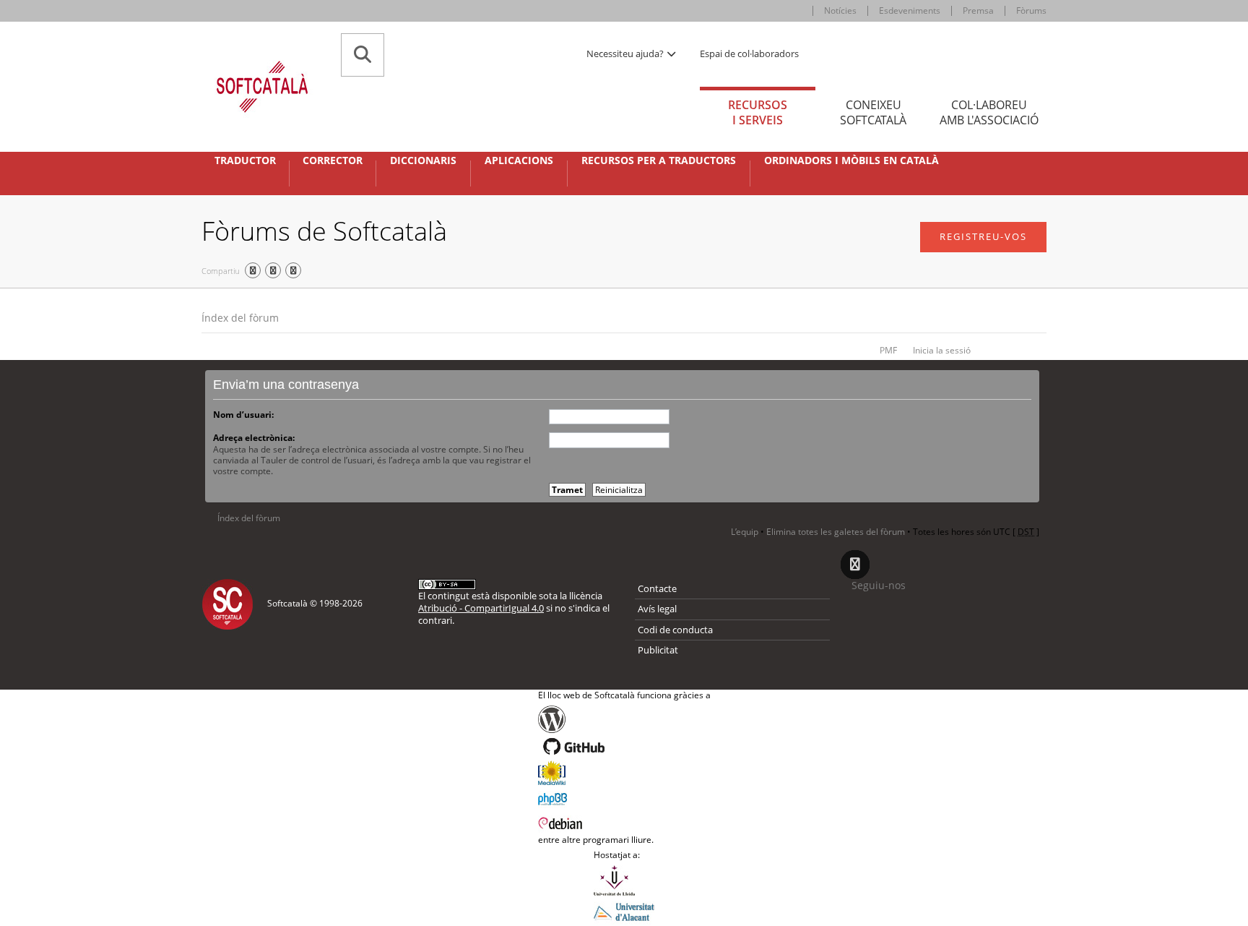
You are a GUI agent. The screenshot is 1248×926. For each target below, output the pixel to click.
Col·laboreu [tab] (989, 112)
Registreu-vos (983, 236)
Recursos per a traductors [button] (658, 160)
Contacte (657, 588)
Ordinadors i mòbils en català (851, 160)
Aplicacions (519, 160)
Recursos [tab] (757, 112)
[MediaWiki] (624, 772)
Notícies (840, 10)
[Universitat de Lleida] (624, 880)
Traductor (245, 160)
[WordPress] (624, 719)
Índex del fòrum (240, 318)
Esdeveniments (909, 10)
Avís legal (657, 608)
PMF (888, 350)
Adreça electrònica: (254, 438)
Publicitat (658, 649)
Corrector (333, 160)
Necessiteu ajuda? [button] (626, 53)
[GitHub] (624, 746)
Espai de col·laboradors (749, 53)
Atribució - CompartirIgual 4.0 (481, 607)
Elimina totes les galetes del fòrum (835, 532)
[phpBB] (624, 797)
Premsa (978, 10)
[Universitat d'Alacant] (624, 911)
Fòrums (1031, 10)
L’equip (744, 532)
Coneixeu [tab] (873, 112)
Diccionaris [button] (423, 160)
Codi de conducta (675, 629)
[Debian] (624, 822)
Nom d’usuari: (243, 414)
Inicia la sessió (942, 350)
